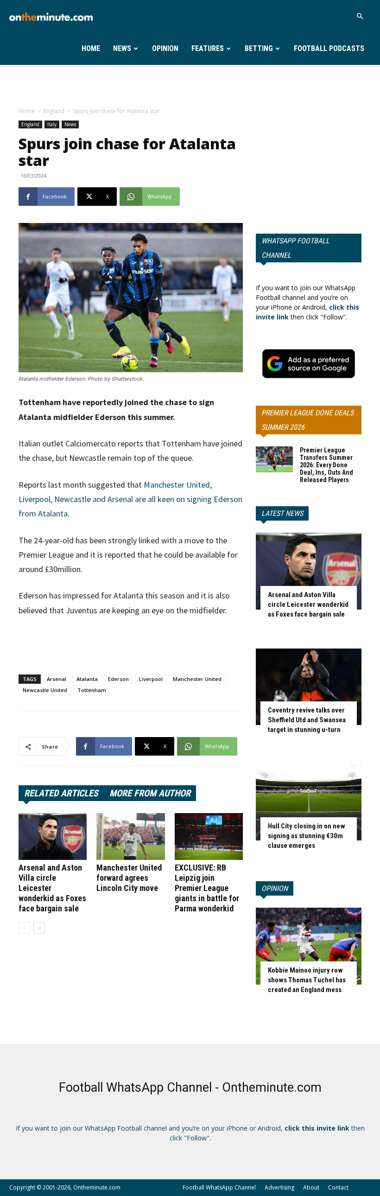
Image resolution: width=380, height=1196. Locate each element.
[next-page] (39, 928)
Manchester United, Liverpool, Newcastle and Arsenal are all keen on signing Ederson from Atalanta (130, 499)
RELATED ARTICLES (61, 793)
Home (91, 48)
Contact (338, 1187)
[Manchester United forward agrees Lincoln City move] (130, 836)
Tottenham (91, 690)
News (122, 48)
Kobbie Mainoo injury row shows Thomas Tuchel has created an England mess (307, 980)
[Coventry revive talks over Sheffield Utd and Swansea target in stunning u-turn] (308, 687)
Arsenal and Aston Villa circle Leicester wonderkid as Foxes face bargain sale (308, 604)
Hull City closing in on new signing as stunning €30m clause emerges (306, 836)
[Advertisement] (190, 85)
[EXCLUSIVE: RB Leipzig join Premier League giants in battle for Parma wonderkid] (209, 836)
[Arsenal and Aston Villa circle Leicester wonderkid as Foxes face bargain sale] (53, 836)
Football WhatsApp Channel (219, 1187)
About (311, 1187)
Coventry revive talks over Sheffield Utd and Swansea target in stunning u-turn (307, 720)
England (54, 111)
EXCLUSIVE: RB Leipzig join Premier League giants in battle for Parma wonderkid (207, 888)
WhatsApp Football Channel (295, 248)
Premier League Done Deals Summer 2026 (307, 420)
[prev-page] (24, 928)
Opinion (165, 48)
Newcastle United (45, 690)
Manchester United (197, 678)
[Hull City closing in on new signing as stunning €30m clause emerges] (308, 802)
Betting (259, 48)
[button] (359, 16)
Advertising (279, 1187)
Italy (52, 124)
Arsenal (56, 678)
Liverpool (151, 678)
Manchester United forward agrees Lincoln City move (129, 878)
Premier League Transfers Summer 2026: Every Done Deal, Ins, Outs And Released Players (326, 464)
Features (207, 48)
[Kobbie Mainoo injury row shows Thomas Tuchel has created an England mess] (308, 946)
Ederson (118, 678)
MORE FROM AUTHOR (149, 793)
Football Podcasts (329, 48)
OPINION (274, 888)
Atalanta (87, 678)
